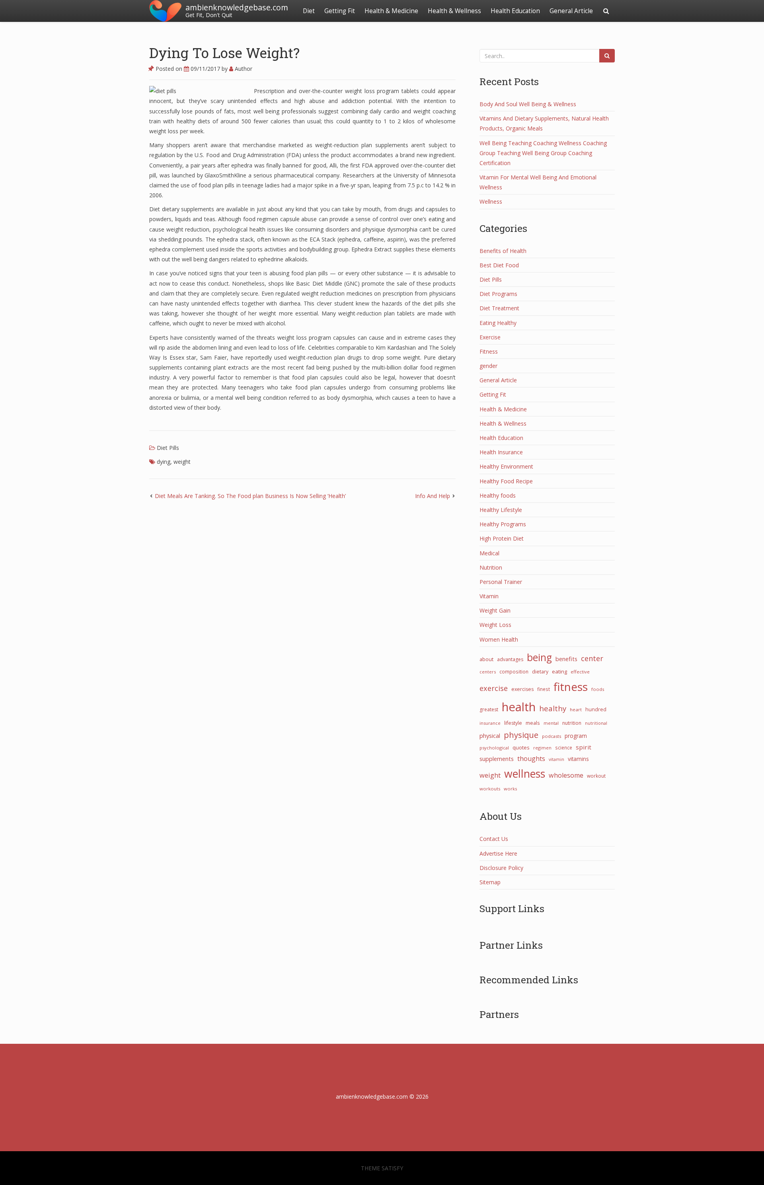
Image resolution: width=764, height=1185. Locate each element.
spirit (583, 747)
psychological (494, 748)
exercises (522, 689)
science (563, 747)
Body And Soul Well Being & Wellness (527, 104)
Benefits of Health (502, 251)
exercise (493, 688)
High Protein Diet (501, 538)
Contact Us (493, 839)
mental (551, 723)
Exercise (490, 337)
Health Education (515, 11)
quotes (521, 747)
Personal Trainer (500, 582)
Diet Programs (498, 294)
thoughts (531, 758)
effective (580, 672)
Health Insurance (501, 452)
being (539, 657)
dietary (540, 671)
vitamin (556, 759)
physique (521, 734)
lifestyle (513, 723)
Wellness (490, 201)
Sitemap (490, 882)
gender (488, 366)
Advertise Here (498, 853)
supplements (496, 759)
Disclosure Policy (501, 868)
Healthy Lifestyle (500, 510)
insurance (490, 723)
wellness (524, 774)
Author (242, 68)
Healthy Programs (502, 524)
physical (489, 735)
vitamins (578, 759)
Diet (309, 11)
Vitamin (489, 596)
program (576, 735)
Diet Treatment (499, 308)
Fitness (488, 351)
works (510, 789)
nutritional (596, 723)
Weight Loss (495, 624)
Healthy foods (497, 495)
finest (543, 689)
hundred (595, 709)
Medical (489, 553)
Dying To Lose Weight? (224, 52)
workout (596, 775)
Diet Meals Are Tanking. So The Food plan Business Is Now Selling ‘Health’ (250, 496)
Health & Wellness (454, 11)
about (486, 659)
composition (513, 671)
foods (597, 689)
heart (576, 709)
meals (533, 722)
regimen (542, 748)
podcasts (551, 736)
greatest (488, 709)
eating (559, 671)
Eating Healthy (497, 323)
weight (182, 461)
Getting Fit (339, 11)
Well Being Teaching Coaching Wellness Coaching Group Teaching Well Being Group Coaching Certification (543, 153)
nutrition (571, 723)
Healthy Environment (506, 466)
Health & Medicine (391, 11)
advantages (510, 659)
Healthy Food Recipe (506, 481)
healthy (552, 708)
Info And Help (432, 496)
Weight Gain (495, 610)
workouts (489, 789)
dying (163, 461)
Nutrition (490, 567)
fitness (571, 686)
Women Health (498, 639)
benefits (566, 659)
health (519, 707)
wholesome (566, 775)
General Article (571, 11)
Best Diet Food (499, 265)
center (592, 658)
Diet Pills (168, 447)
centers (487, 672)
